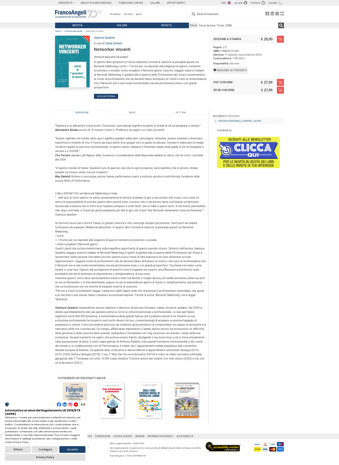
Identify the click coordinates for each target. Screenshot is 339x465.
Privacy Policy (45, 457)
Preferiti (255, 2)
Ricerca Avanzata (207, 14)
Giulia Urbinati (114, 43)
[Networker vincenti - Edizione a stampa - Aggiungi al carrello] (280, 39)
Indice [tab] (132, 112)
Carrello (273, 2)
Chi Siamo (114, 14)
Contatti (128, 14)
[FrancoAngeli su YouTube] (282, 14)
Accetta (72, 449)
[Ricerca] (281, 25)
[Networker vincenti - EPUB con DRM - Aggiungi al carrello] (280, 90)
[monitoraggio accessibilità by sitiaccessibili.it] (223, 444)
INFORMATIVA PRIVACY (161, 436)
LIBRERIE (140, 436)
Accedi (238, 2)
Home (58, 31)
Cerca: (193, 25)
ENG (223, 2)
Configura (45, 449)
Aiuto (139, 14)
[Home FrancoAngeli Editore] (78, 14)
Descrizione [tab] (82, 112)
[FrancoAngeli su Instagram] (277, 14)
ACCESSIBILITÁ (184, 436)
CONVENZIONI (102, 436)
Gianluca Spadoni (104, 37)
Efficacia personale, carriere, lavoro (239, 121)
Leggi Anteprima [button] (106, 96)
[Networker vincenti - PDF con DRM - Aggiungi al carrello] (280, 82)
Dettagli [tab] (181, 112)
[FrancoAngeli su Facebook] (267, 14)
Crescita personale (73, 31)
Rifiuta (18, 449)
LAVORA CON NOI (122, 436)
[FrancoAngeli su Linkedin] (272, 14)
